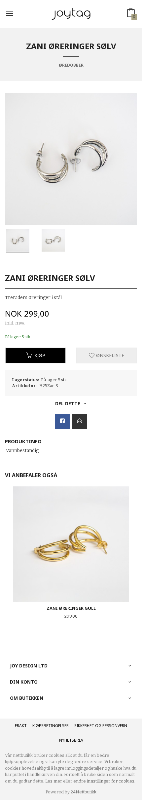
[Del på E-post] (79, 421)
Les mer (53, 781)
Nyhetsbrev (71, 740)
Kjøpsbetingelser (50, 725)
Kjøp (39, 355)
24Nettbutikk (83, 791)
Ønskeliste (109, 355)
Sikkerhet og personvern (100, 725)
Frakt (21, 725)
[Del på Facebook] (62, 421)
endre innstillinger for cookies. (104, 781)
